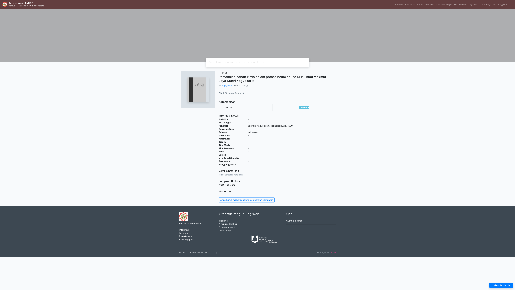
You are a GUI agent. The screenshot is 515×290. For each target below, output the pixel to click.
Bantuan (429, 4)
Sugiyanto (226, 85)
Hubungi (486, 4)
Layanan (183, 233)
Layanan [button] (473, 4)
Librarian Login (444, 4)
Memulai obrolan (502, 285)
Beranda (398, 4)
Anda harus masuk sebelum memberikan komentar (246, 200)
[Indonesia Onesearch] (263, 239)
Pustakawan (460, 4)
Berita (420, 4)
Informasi (410, 4)
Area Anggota (500, 4)
